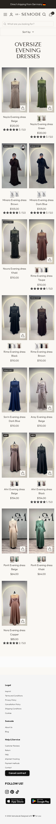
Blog (7, 731)
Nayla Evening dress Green (41, 126)
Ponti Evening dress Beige (14, 567)
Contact (8, 767)
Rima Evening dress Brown (41, 353)
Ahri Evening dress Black (41, 491)
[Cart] (50, 14)
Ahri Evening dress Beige (14, 491)
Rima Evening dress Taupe (41, 277)
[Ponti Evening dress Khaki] (17, 559)
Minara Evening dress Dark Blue (41, 202)
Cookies (8, 713)
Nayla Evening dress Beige (14, 118)
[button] (11, 129)
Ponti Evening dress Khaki (41, 567)
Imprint (8, 691)
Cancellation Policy (12, 704)
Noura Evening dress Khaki (14, 270)
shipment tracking (12, 759)
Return (7, 750)
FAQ (7, 754)
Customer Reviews (12, 746)
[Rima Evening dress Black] (46, 270)
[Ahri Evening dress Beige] (12, 484)
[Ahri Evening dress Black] (17, 484)
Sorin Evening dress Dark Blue (14, 418)
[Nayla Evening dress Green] (39, 118)
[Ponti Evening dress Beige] (12, 559)
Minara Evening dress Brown (14, 202)
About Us (8, 727)
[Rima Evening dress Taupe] (37, 270)
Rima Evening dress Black (14, 353)
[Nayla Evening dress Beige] (44, 118)
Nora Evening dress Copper (14, 632)
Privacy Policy (10, 700)
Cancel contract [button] (17, 773)
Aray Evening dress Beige (41, 418)
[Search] (44, 14)
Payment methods (12, 763)
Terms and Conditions (14, 696)
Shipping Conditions (13, 709)
